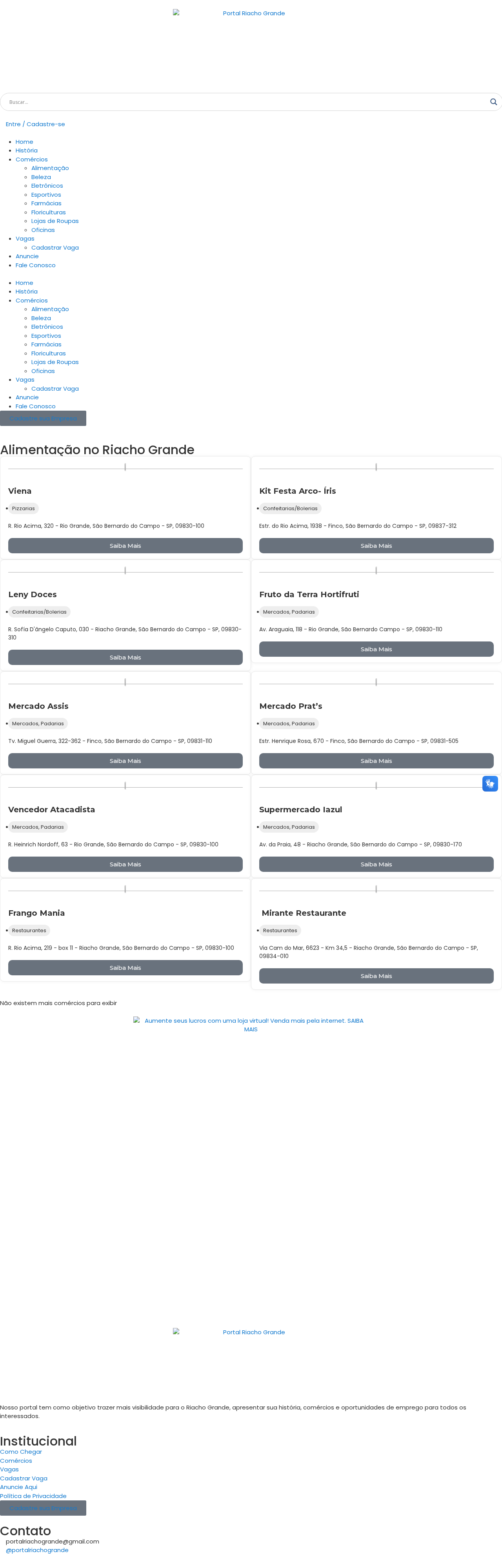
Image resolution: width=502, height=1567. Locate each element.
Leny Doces (32, 594)
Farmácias (46, 203)
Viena (20, 491)
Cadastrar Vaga (55, 247)
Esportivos (46, 194)
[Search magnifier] (493, 101)
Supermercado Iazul (300, 809)
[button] (251, 274)
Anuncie (27, 256)
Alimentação (50, 168)
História (27, 150)
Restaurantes (29, 930)
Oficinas (43, 230)
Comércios (32, 159)
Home (24, 142)
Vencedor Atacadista (51, 809)
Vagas (25, 238)
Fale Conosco (36, 265)
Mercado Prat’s (290, 706)
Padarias (303, 612)
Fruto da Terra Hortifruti (309, 594)
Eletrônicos (47, 185)
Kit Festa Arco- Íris (297, 491)
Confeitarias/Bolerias (290, 508)
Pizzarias (23, 508)
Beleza (41, 177)
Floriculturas (48, 212)
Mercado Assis (38, 706)
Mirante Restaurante (302, 913)
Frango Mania (36, 913)
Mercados (276, 612)
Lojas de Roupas (55, 221)
